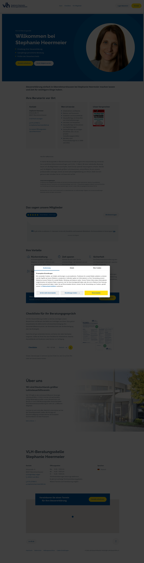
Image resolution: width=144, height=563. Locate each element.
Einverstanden (96, 293)
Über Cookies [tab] (97, 268)
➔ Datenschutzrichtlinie (48, 286)
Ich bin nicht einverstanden (48, 293)
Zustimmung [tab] (47, 268)
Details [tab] (72, 268)
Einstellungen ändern (71, 293)
